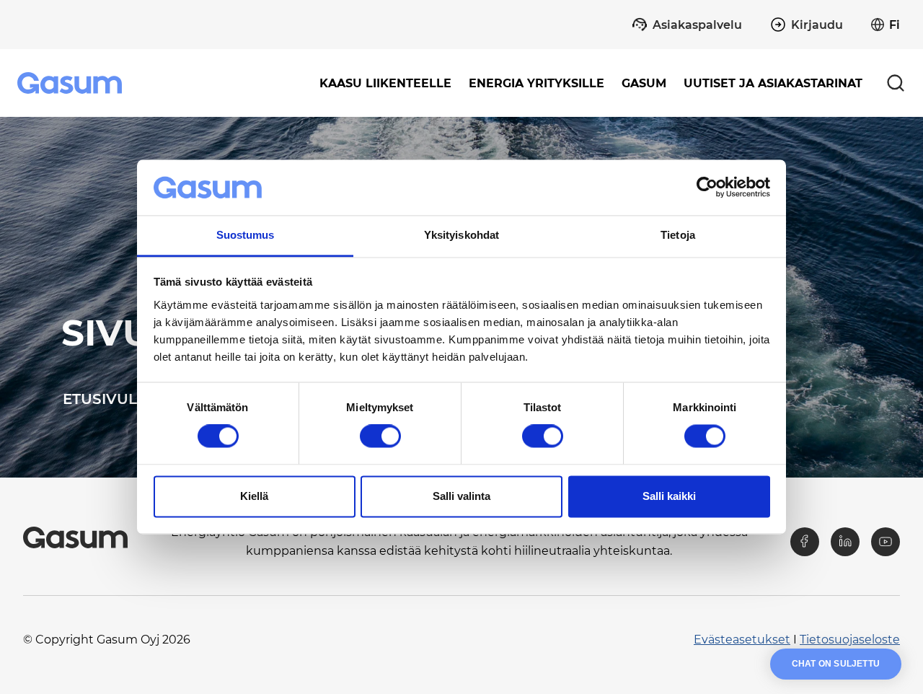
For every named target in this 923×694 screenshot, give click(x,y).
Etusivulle (109, 399)
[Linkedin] (845, 541)
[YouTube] (885, 541)
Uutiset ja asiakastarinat (773, 83)
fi (894, 25)
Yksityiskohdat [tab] (461, 235)
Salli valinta (461, 496)
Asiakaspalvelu (697, 25)
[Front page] (71, 83)
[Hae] (896, 83)
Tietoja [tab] (678, 235)
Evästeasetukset (742, 639)
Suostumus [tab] (245, 235)
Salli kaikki (669, 496)
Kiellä (254, 496)
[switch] (380, 436)
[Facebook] (804, 541)
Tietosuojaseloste (850, 639)
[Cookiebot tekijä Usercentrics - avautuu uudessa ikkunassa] (707, 187)
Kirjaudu (817, 25)
